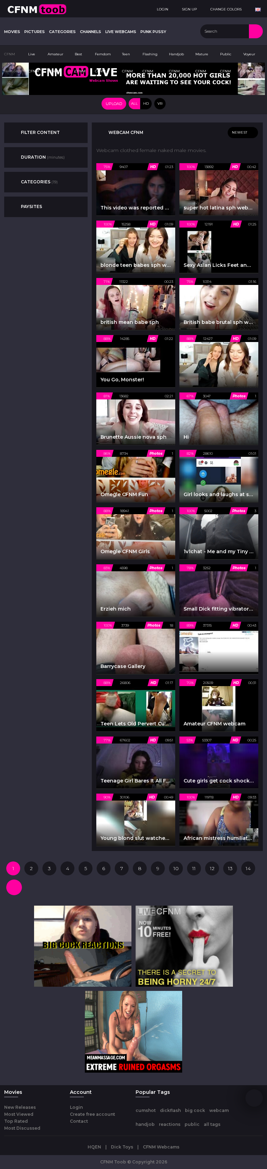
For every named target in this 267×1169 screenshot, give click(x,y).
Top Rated (16, 1121)
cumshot (146, 1110)
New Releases (20, 1107)
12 (212, 868)
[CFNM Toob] (37, 8)
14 (248, 868)
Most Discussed (22, 1128)
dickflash (170, 1110)
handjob (145, 1124)
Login (76, 1107)
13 (230, 868)
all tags (212, 1124)
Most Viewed (18, 1114)
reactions (169, 1124)
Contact (79, 1121)
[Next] (14, 887)
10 (176, 868)
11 (194, 868)
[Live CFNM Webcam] (133, 78)
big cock (195, 1110)
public (192, 1124)
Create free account (92, 1114)
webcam (219, 1110)
